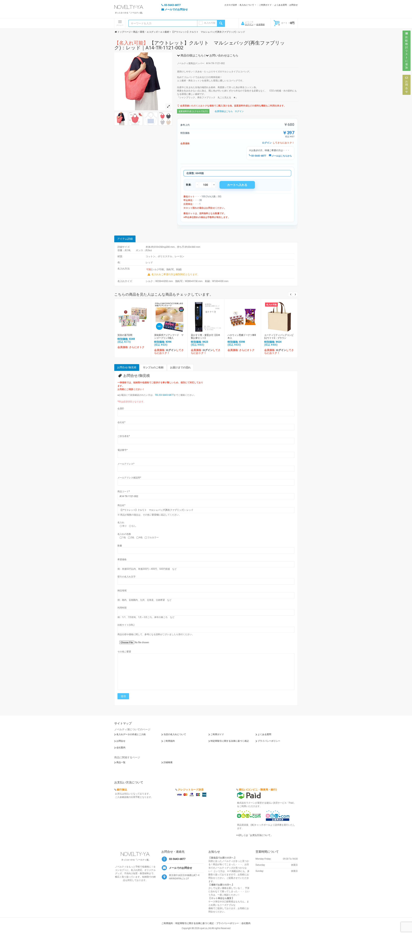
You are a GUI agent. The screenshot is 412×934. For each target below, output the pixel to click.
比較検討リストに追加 (406, 52)
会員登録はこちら (224, 111)
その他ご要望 (124, 651)
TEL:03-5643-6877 (164, 395)
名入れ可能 (209, 23)
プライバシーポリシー (269, 741)
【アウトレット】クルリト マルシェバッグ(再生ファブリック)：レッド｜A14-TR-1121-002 (199, 45)
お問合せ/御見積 (126, 367)
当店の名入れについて (175, 734)
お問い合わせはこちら (223, 55)
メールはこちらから (281, 155)
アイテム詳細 (125, 238)
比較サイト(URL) (125, 625)
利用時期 (121, 607)
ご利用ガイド (265, 5)
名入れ (120, 522)
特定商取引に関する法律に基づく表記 (230, 741)
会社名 (121, 422)
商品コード (123, 491)
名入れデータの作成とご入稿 (131, 734)
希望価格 (121, 559)
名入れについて (246, 5)
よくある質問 (280, 5)
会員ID (120, 408)
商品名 (121, 505)
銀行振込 (122, 789)
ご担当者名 (123, 436)
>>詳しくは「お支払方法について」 (254, 835)
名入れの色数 (124, 534)
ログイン (249, 24)
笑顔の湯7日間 (124, 335)
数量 (119, 545)
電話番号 (122, 450)
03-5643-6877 (258, 155)
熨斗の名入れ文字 (126, 576)
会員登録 (260, 24)
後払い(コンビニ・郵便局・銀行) (258, 789)
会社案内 (120, 747)
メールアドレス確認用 (129, 477)
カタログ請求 (230, 5)
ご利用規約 (169, 741)
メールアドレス (125, 463)
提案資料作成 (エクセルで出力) (193, 111)
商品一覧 (120, 762)
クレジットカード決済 (191, 789)
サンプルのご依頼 (153, 367)
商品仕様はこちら (192, 55)
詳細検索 (168, 762)
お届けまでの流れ (180, 367)
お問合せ (293, 5)
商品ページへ (132, 315)
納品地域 (121, 590)
